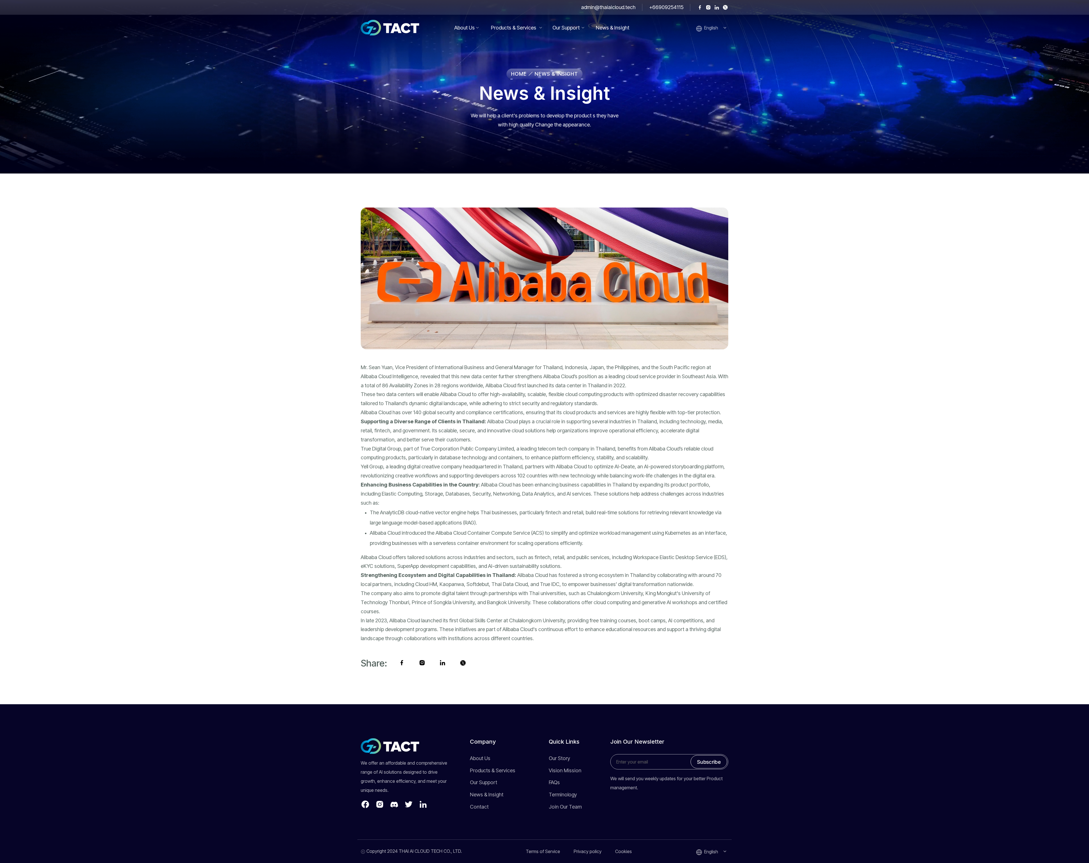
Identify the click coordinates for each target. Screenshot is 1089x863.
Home (519, 74)
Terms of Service (543, 851)
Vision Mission (565, 770)
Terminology (563, 795)
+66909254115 (666, 7)
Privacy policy (588, 851)
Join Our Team (565, 807)
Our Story (559, 758)
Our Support (566, 28)
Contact (479, 807)
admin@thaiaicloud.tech (608, 7)
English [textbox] (711, 28)
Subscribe (709, 762)
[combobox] (716, 27)
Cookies (623, 851)
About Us (464, 28)
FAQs (554, 782)
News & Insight (612, 28)
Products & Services (513, 28)
